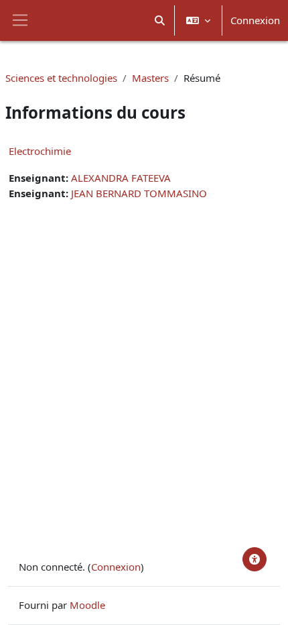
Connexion (255, 20)
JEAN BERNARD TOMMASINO (139, 193)
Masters (150, 77)
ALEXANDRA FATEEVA (121, 177)
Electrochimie (40, 151)
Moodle (87, 605)
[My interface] (254, 559)
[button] (160, 20)
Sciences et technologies (61, 77)
